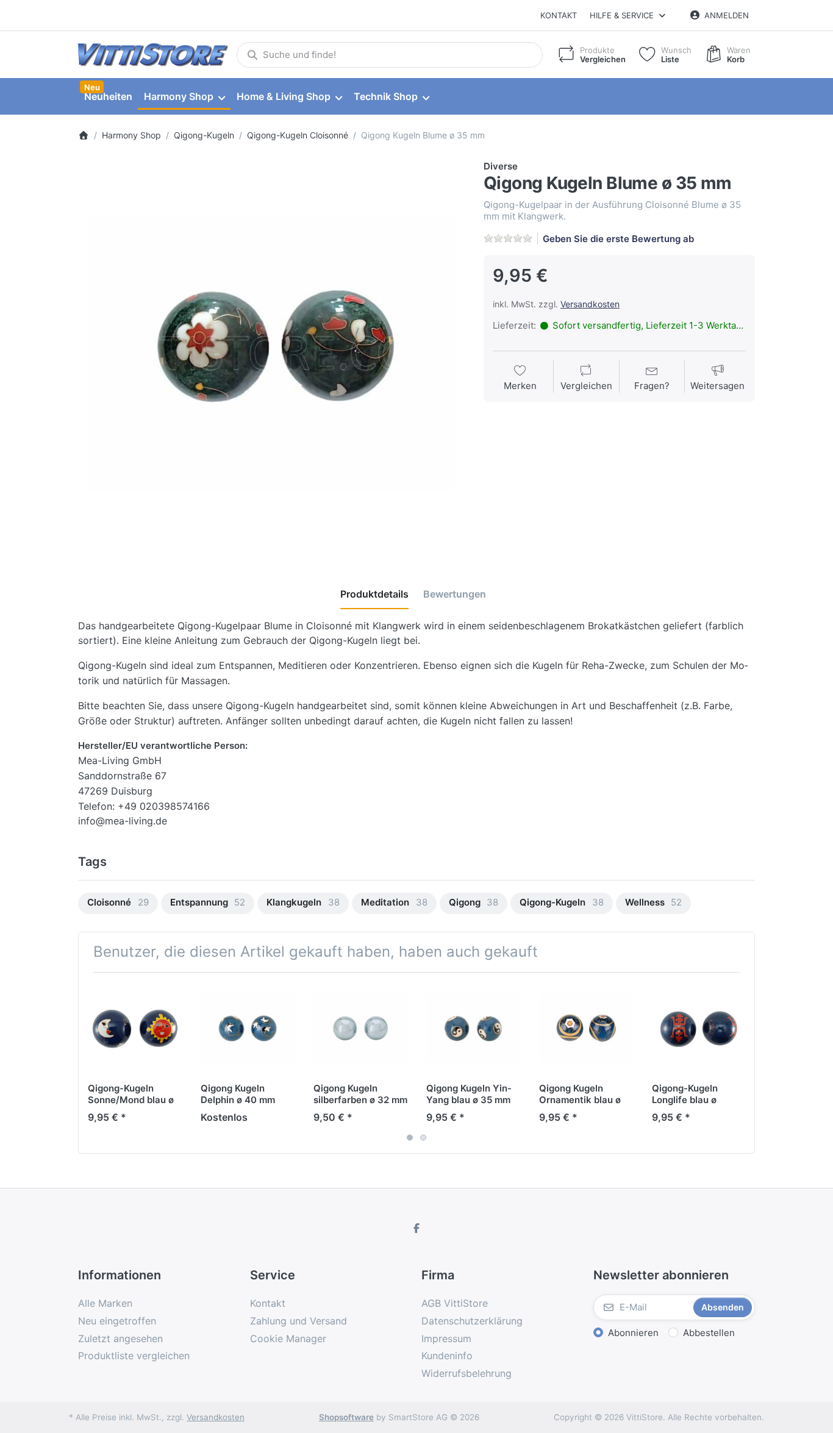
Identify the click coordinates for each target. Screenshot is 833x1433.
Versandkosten (590, 304)
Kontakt (558, 15)
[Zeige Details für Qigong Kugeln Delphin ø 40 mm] (248, 1029)
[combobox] (390, 55)
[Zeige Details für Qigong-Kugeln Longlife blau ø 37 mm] (699, 1029)
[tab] (374, 594)
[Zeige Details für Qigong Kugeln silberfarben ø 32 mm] (360, 1029)
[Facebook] (416, 1228)
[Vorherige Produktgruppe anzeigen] (92, 1063)
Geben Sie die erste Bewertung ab (618, 239)
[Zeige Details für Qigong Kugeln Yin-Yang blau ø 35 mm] (473, 1029)
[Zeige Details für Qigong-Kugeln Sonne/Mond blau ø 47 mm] (135, 1029)
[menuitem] (108, 97)
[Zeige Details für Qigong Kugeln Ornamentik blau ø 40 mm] (586, 1029)
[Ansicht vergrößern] (271, 353)
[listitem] (271, 353)
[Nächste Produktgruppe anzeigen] (741, 1063)
